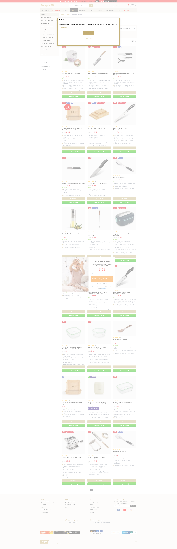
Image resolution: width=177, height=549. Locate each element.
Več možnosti (88, 38)
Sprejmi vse (89, 33)
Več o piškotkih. (63, 27)
